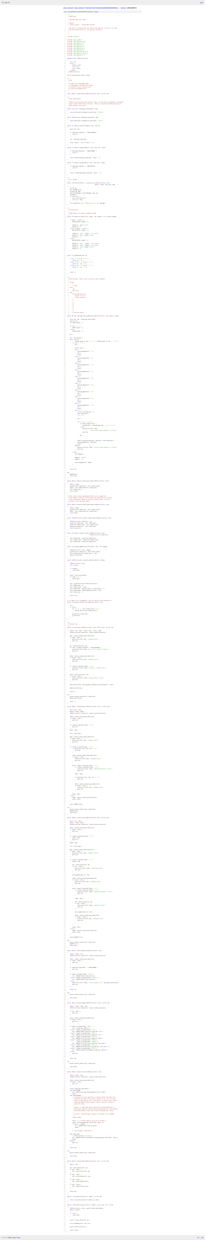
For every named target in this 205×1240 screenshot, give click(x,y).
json (202, 1237)
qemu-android (68, 8)
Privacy (14, 1237)
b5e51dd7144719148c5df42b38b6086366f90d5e (102, 8)
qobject (123, 8)
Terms (18, 1237)
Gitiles (9, 1237)
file (96, 11)
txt (198, 1237)
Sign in (201, 2)
